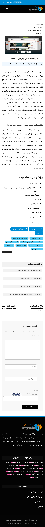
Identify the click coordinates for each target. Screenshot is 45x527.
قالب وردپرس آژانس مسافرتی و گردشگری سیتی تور (25, 294)
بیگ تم (40, 64)
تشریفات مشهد (37, 27)
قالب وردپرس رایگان (21, 245)
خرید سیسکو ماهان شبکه (35, 492)
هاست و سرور (26, 465)
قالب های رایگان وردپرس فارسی (19, 229)
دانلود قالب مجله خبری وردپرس (19, 238)
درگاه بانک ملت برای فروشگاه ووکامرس (35, 308)
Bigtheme (35, 223)
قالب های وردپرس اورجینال (27, 468)
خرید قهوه (39, 33)
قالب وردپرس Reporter (35, 245)
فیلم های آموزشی (20, 462)
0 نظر (20, 64)
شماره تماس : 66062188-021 (15, 523)
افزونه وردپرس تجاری (24, 471)
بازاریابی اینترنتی (16, 520)
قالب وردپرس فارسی (36, 249)
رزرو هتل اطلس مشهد (35, 30)
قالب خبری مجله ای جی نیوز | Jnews (29, 270)
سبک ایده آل (39, 502)
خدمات (8, 520)
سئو (10, 471)
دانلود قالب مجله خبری (36, 238)
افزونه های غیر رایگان (30, 523)
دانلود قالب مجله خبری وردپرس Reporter (31, 242)
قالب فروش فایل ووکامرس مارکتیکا (30, 286)
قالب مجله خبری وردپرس (22, 130)
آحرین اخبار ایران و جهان (35, 497)
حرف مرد (40, 506)
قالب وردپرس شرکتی (16, 474)
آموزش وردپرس (36, 462)
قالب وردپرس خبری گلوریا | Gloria (31, 278)
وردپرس (26, 520)
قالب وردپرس (39, 91)
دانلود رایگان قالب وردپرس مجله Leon (9, 308)
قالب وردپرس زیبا (8, 245)
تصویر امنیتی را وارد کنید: (31, 394)
